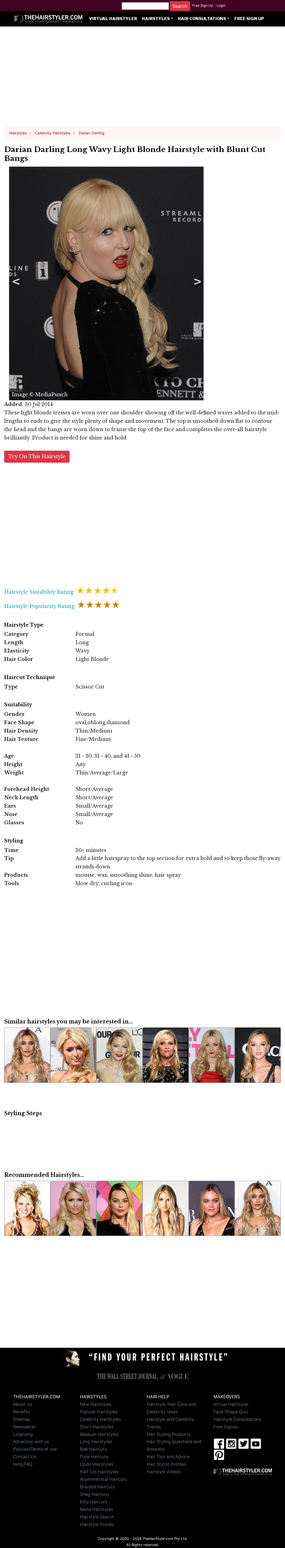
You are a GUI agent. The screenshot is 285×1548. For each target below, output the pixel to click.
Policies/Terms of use (35, 1449)
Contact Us (24, 1456)
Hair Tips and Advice (168, 1456)
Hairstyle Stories (97, 1524)
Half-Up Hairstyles (99, 1471)
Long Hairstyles (96, 1441)
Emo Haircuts (93, 1501)
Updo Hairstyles (96, 1464)
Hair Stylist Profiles (166, 1464)
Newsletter (24, 1426)
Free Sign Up (202, 5)
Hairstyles (156, 18)
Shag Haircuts (94, 1494)
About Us (22, 1404)
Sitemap (21, 1419)
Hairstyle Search (97, 1517)
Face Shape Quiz (230, 1411)
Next (196, 283)
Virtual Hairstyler (113, 18)
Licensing (23, 1434)
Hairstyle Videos (163, 1471)
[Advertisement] (142, 79)
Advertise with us (31, 1441)
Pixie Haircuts (94, 1456)
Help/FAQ (22, 1464)
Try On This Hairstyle (37, 456)
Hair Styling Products (169, 1434)
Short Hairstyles (96, 1426)
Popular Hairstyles (99, 1411)
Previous (15, 283)
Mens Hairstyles (96, 1509)
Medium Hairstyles (99, 1434)
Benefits (21, 1411)
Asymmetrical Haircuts (103, 1479)
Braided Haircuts (97, 1486)
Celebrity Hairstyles (100, 1419)
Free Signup (225, 1426)
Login (221, 5)
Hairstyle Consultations (237, 1419)
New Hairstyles (95, 1404)
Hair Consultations (202, 18)
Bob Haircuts (93, 1449)
